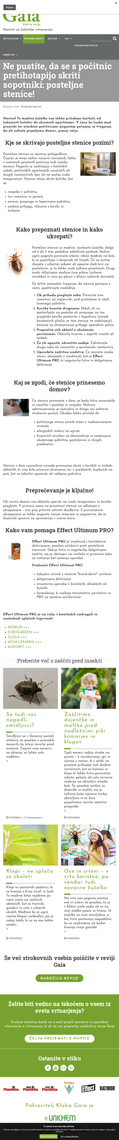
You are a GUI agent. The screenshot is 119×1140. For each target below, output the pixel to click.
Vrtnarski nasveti (34, 39)
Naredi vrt (9, 55)
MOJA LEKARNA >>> (25, 642)
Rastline (52, 39)
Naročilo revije (59, 978)
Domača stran (11, 107)
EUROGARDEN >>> (23, 632)
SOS (67, 39)
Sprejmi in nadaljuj (48, 1136)
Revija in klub (10, 39)
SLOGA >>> (17, 637)
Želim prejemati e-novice (59, 1038)
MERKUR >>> (18, 627)
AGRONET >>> (19, 647)
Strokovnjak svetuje (86, 46)
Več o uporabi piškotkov (70, 1136)
